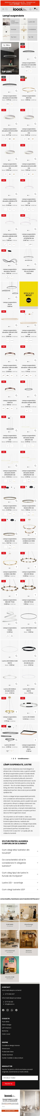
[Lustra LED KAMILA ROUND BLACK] (28, 649)
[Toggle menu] (3, 9)
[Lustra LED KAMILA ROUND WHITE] (9, 677)
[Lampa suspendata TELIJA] (9, 291)
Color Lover (6, 1034)
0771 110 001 (9, 1002)
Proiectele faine (7, 1052)
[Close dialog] (38, 1090)
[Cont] (29, 9)
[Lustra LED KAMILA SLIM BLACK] (28, 616)
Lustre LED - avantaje (12, 882)
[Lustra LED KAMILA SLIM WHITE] (9, 649)
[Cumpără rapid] (35, 57)
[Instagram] (7, 1010)
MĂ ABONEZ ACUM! (10, 1110)
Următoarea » (23, 759)
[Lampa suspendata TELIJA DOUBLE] (28, 257)
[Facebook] (3, 1010)
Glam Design (6, 1025)
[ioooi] (20, 9)
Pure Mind (5, 1022)
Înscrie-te (8, 1084)
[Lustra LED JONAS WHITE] (28, 677)
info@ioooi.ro (9, 1004)
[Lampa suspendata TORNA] (9, 616)
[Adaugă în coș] (35, 533)
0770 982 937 (10, 994)
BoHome (5, 1031)
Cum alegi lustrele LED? (13, 889)
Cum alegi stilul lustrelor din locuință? (15, 851)
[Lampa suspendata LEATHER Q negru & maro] (28, 733)
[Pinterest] (16, 1010)
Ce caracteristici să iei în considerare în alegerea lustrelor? (14, 862)
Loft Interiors (6, 1028)
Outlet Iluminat (7, 1055)
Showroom (6, 1049)
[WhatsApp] (12, 1010)
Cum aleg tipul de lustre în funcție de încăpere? (15, 874)
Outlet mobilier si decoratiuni (12, 1058)
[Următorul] (16, 375)
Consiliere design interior (11, 1045)
